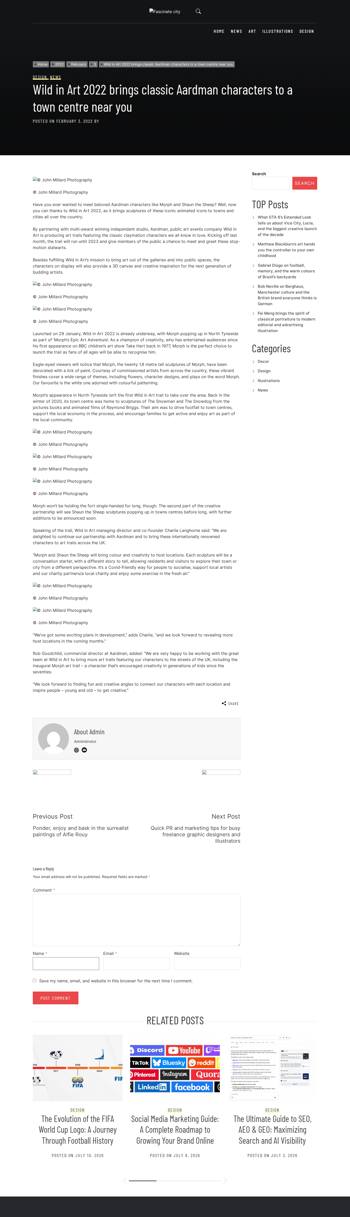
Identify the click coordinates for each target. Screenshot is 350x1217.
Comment (44, 890)
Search (259, 173)
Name (40, 953)
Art (252, 31)
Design (307, 31)
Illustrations (277, 31)
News (236, 31)
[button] (125, 1181)
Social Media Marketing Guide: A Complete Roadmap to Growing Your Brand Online (175, 1129)
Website (181, 953)
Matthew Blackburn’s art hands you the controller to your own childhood (286, 250)
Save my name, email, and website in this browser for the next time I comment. (116, 980)
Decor (263, 361)
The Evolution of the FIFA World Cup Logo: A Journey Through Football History (78, 1129)
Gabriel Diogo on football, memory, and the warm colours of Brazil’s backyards (286, 271)
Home (219, 31)
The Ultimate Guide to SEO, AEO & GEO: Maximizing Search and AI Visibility (272, 1129)
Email (110, 953)
